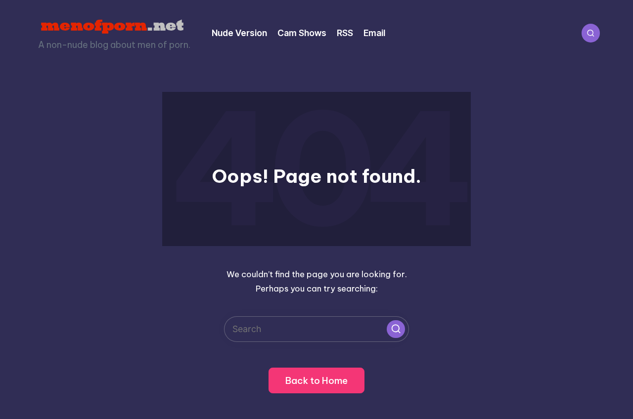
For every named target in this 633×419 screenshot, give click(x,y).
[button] (396, 329)
